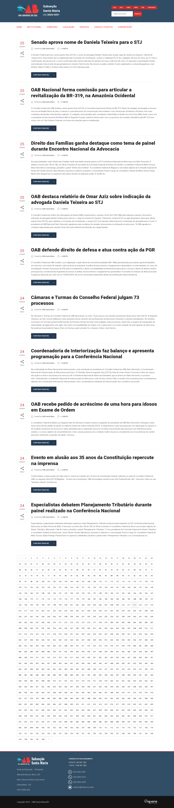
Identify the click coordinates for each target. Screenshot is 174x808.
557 (48, 693)
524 (134, 681)
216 (20, 611)
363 (37, 646)
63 (106, 570)
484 (43, 675)
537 (71, 687)
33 (71, 564)
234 (123, 611)
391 (60, 652)
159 (106, 593)
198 (54, 605)
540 (88, 687)
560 (65, 693)
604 (43, 704)
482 (31, 675)
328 (111, 634)
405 (140, 652)
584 (65, 698)
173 (48, 599)
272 (65, 622)
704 (65, 728)
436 (43, 663)
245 (48, 617)
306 (123, 628)
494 (100, 675)
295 (60, 628)
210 (123, 605)
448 (111, 663)
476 (134, 669)
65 (117, 570)
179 (83, 599)
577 (25, 698)
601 (25, 704)
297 (71, 628)
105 (71, 581)
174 (54, 599)
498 (123, 675)
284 (134, 622)
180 (88, 599)
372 (88, 646)
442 (77, 663)
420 (88, 657)
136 (111, 587)
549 (140, 687)
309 (140, 628)
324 (88, 634)
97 (25, 581)
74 (31, 576)
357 (140, 640)
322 (77, 634)
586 (77, 698)
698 (31, 728)
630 (54, 710)
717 (140, 728)
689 (117, 722)
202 (77, 605)
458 (31, 669)
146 (31, 593)
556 (43, 693)
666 (123, 716)
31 (60, 564)
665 (117, 716)
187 (129, 599)
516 (88, 681)
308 (134, 628)
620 (134, 704)
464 (65, 669)
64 (111, 570)
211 (129, 605)
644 (134, 710)
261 (140, 617)
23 (152, 558)
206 (100, 605)
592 (111, 698)
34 (77, 564)
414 (54, 657)
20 (134, 558)
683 (83, 722)
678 (54, 722)
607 (60, 704)
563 (83, 693)
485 (48, 675)
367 (60, 646)
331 (129, 634)
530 (31, 687)
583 (60, 698)
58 (77, 570)
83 (83, 576)
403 (129, 652)
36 (89, 564)
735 (106, 733)
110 (100, 581)
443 (83, 663)
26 (31, 564)
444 (88, 663)
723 (37, 733)
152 (65, 593)
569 (117, 693)
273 (71, 622)
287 (151, 622)
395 (83, 652)
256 (111, 617)
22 (146, 558)
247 (60, 617)
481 (25, 675)
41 (117, 564)
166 (146, 593)
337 (25, 640)
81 (71, 576)
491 (83, 675)
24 (20, 564)
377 (117, 646)
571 (129, 693)
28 (43, 564)
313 (25, 634)
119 (151, 581)
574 (146, 693)
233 (117, 611)
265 (25, 622)
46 (146, 564)
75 (37, 576)
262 (146, 617)
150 (54, 593)
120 (20, 587)
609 (71, 704)
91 (129, 576)
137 (117, 587)
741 (140, 733)
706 (77, 728)
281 (117, 622)
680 (65, 722)
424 (111, 657)
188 (134, 599)
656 (65, 716)
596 (134, 698)
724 (43, 733)
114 (123, 581)
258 (123, 617)
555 (37, 693)
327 (106, 634)
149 (48, 593)
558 (54, 693)
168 (20, 599)
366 (54, 646)
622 (146, 704)
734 (100, 733)
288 (20, 628)
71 (152, 570)
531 (37, 687)
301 (94, 628)
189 (140, 599)
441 (71, 663)
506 (31, 681)
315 (37, 634)
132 (88, 587)
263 (151, 617)
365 (48, 646)
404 (134, 652)
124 (43, 587)
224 (65, 611)
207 (106, 605)
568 (111, 693)
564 (88, 693)
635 (83, 710)
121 (25, 587)
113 (117, 581)
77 (48, 576)
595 (129, 698)
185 (117, 599)
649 (25, 716)
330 (123, 634)
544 (111, 687)
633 (71, 710)
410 (31, 657)
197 (48, 605)
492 (88, 675)
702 (54, 728)
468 (88, 669)
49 (25, 570)
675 (37, 722)
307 (129, 628)
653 (48, 716)
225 (71, 611)
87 (106, 576)
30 (54, 564)
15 (106, 558)
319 (60, 634)
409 (25, 657)
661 (94, 716)
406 (146, 652)
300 (88, 628)
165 (140, 593)
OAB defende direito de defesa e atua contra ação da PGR (93, 250)
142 (146, 587)
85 (94, 576)
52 (43, 570)
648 (20, 716)
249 (71, 617)
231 (106, 611)
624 (20, 710)
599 (151, 698)
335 (151, 634)
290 (31, 628)
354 (123, 640)
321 (71, 634)
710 (100, 728)
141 (140, 587)
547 (129, 687)
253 (94, 617)
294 (54, 628)
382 (146, 646)
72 (20, 576)
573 (140, 693)
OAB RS (65, 49)
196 (43, 605)
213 (140, 605)
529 (25, 687)
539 (83, 687)
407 (151, 652)
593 (117, 698)
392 (65, 652)
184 (111, 599)
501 (140, 675)
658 (77, 716)
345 (71, 640)
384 (20, 652)
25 (25, 564)
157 (94, 593)
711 (106, 728)
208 (111, 605)
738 (123, 733)
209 (117, 605)
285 (140, 622)
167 (151, 593)
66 (123, 570)
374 (100, 646)
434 (31, 663)
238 (146, 611)
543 (106, 687)
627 (37, 710)
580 (43, 698)
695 (151, 722)
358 (146, 640)
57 (71, 570)
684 (88, 722)
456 (20, 669)
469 (94, 669)
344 (65, 640)
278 (100, 622)
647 (151, 710)
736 (111, 733)
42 (123, 564)
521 (117, 681)
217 (25, 611)
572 (134, 693)
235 (129, 611)
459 (37, 669)
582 (54, 698)
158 (100, 593)
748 (43, 739)
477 (140, 669)
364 (43, 646)
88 (111, 576)
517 (94, 681)
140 (134, 587)
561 (71, 693)
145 (25, 593)
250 (77, 617)
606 (54, 704)
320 (65, 634)
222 (54, 611)
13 (94, 558)
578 (31, 698)
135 (106, 587)
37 (94, 564)
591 (106, 698)
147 (37, 593)
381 (140, 646)
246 (54, 617)
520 (111, 681)
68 (134, 570)
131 (83, 587)
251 (83, 617)
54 (54, 570)
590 (100, 698)
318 (54, 634)
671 (151, 716)
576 (20, 698)
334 (146, 634)
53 (48, 570)
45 (140, 564)
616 (111, 704)
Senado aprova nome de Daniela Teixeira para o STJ (86, 42)
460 (43, 669)
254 (100, 617)
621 (140, 704)
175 (60, 599)
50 (31, 570)
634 (77, 710)
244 (43, 617)
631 (60, 710)
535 (60, 687)
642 (123, 710)
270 (54, 622)
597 (140, 698)
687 (106, 722)
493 (94, 675)
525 (140, 681)
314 (31, 634)
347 (83, 640)
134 (100, 587)
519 (106, 681)
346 (77, 640)
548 (134, 687)
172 (43, 599)
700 (43, 728)
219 (37, 611)
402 (123, 652)
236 (134, 611)
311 (151, 628)
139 (129, 587)
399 (106, 652)
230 (100, 611)
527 (151, 681)
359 (151, 640)
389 (48, 652)
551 (151, 687)
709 (94, 728)
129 (71, 587)
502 (146, 675)
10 (77, 558)
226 (77, 611)
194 (31, 605)
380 (134, 646)
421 (94, 657)
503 (151, 675)
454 (146, 663)
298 (77, 628)
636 (88, 710)
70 (146, 570)
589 (94, 698)
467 (83, 669)
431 (151, 657)
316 (43, 634)
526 (146, 681)
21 (140, 558)
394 (77, 652)
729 (71, 733)
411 (37, 657)
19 (129, 558)
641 (117, 710)
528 (20, 687)
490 (77, 675)
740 (134, 733)
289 (25, 628)
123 (37, 587)
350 (100, 640)
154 (77, 593)
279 (106, 622)
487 (60, 675)
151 (60, 593)
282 (123, 622)
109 (94, 581)
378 (123, 646)
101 (48, 581)
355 (129, 640)
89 (117, 576)
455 (151, 663)
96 (20, 581)
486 (54, 675)
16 (111, 558)
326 (100, 634)
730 (77, 733)
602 (31, 704)
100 (43, 581)
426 (123, 657)
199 (60, 605)
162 (123, 593)
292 (43, 628)
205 (94, 605)
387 (37, 652)
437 (48, 663)
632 (65, 710)
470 (100, 669)
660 (88, 716)
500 (134, 675)
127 (60, 587)
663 (106, 716)
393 (71, 652)
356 (134, 640)
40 (111, 564)
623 (151, 704)
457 (25, 669)
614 (100, 704)
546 (123, 687)
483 (37, 675)
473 (117, 669)
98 (31, 581)
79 (60, 576)
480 (20, 675)
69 (140, 570)
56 (66, 570)
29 (48, 564)
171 (37, 599)
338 (31, 640)
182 (100, 599)
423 (106, 657)
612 (88, 704)
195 (37, 605)
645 (140, 710)
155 (83, 593)
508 (43, 681)
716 (134, 728)
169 (25, 599)
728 (65, 733)
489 (71, 675)
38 (100, 564)
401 (117, 652)
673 (25, 722)
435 (37, 663)
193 (25, 605)
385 (25, 652)
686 (100, 722)
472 (111, 669)
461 (48, 669)
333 (140, 634)
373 (94, 646)
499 (129, 675)
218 (31, 611)
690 (123, 722)
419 (83, 657)
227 (83, 611)
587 (83, 698)
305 (117, 628)
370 (77, 646)
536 (65, 687)
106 (77, 581)
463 (60, 669)
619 (129, 704)
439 (60, 663)
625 (25, 710)
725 (48, 733)
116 (134, 581)
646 (146, 710)
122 (31, 587)
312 (20, 634)
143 (151, 587)
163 (129, 593)
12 (89, 558)
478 (146, 669)
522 (123, 681)
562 (77, 693)
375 (106, 646)
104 (65, 581)
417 (71, 657)
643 (129, 710)
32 (66, 564)
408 (20, 657)
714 (123, 728)
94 (146, 576)
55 (60, 570)
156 (88, 593)
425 (117, 657)
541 (94, 687)
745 (25, 739)
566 (100, 693)
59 (83, 570)
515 (83, 681)
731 (83, 733)
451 (129, 663)
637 (94, 710)
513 (71, 681)
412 (43, 657)
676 (43, 722)
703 (60, 728)
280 (111, 622)
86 (100, 576)
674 (31, 722)
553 (25, 693)
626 (31, 710)
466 (77, 669)
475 (129, 669)
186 (123, 599)
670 (146, 716)
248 (65, 617)
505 (25, 681)
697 (25, 728)
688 (111, 722)
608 (65, 704)
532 (43, 687)
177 (71, 599)
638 (100, 710)
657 (71, 716)
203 (83, 605)
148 (43, 593)
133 (94, 587)
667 (129, 716)
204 (88, 605)
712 (111, 728)
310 (146, 628)
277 (94, 622)
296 (65, 628)
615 (106, 704)
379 (129, 646)
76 (43, 576)
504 (20, 681)
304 (111, 628)
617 (117, 704)
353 (117, 640)
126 (54, 587)
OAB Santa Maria (48, 49)
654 (54, 716)
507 (37, 681)
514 (77, 681)
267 (37, 622)
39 (106, 564)
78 (54, 576)
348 (88, 640)
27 (37, 564)
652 (43, 716)
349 (94, 640)
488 (65, 675)
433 (25, 663)
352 (111, 640)
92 (134, 576)
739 (129, 733)
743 (151, 733)
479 (151, 669)
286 (146, 622)
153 (71, 593)
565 (94, 693)
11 (83, 558)
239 (151, 611)
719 (151, 728)
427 (129, 657)
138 (123, 587)
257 (117, 617)
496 (111, 675)
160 (111, 593)
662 (100, 716)
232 (111, 611)
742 (146, 733)
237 (140, 611)
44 (134, 564)
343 (60, 640)
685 (94, 722)
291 (37, 628)
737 (117, 733)
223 (60, 611)
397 (94, 652)
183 (106, 599)
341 (48, 640)
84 (89, 576)
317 (48, 634)
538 (77, 687)
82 (77, 576)
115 (129, 581)
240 (20, 617)
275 (83, 622)
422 (100, 657)
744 (20, 739)
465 (71, 669)
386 (31, 652)
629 (48, 710)
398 (100, 652)
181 (94, 599)
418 (77, 657)
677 (48, 722)
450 (123, 663)
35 (83, 564)
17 (117, 558)
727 (60, 733)
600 (20, 704)
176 (65, 599)
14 (100, 558)
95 (152, 576)
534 (54, 687)
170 (31, 599)
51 (37, 570)
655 (60, 716)
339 (37, 640)
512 (65, 681)
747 (37, 739)
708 (88, 728)
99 (37, 581)
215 (151, 605)
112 (111, 581)
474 (123, 669)
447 (106, 663)
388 (43, 652)
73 (25, 576)
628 (43, 710)
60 (89, 570)
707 (83, 728)
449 (117, 663)
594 (123, 698)
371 (83, 646)
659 (83, 716)
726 (54, 733)
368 (65, 646)
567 (106, 693)
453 (140, 663)
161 (117, 593)
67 (129, 570)
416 (65, 657)
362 (31, 646)
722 (31, 733)
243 (37, 617)
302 (100, 628)
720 (20, 733)
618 (123, 704)
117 (140, 581)
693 (140, 722)
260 (134, 617)
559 (60, 693)
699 (37, 728)
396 (88, 652)
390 (54, 652)
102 (54, 581)
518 (100, 681)
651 (37, 716)
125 (48, 587)
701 (48, 728)
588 (88, 698)
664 (111, 716)
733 (94, 733)
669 (140, 716)
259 (129, 617)
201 (71, 605)
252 (88, 617)
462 (54, 669)
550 (146, 687)
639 (106, 710)
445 (94, 663)
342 (54, 640)
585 (71, 698)
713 (117, 728)
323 (83, 634)
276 (88, 622)
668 (134, 716)
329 (117, 634)
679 (60, 722)
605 (48, 704)
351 (106, 640)
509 (48, 681)
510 (54, 681)
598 (146, 698)
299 (83, 628)
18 (123, 558)
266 (31, 622)
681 (71, 722)
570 (123, 693)
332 (134, 634)
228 (88, 611)
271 (60, 622)
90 (123, 576)
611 (83, 704)
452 (134, 663)
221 (48, 611)
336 (20, 640)
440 (65, 663)
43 (129, 564)
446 (100, 663)
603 (37, 704)
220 (43, 611)
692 (134, 722)
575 (151, 693)
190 (146, 599)
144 (20, 593)
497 (117, 675)
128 (65, 587)
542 (100, 687)
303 (106, 628)
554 (31, 693)
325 (94, 634)
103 (60, 581)
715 (129, 728)
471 (106, 669)
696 (20, 728)
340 (43, 640)
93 (140, 576)
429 (140, 657)
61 (94, 570)
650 (31, 716)
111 (106, 581)
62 (100, 570)
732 (88, 733)
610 (77, 704)
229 (94, 611)
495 (106, 675)
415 (60, 657)
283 (129, 622)
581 (48, 698)
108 (88, 581)
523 (129, 681)
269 (48, 622)
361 (25, 646)
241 (25, 617)
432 (20, 663)
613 (94, 704)
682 (77, 722)
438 (54, 663)
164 (134, 593)
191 (151, 599)
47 (152, 564)
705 (71, 728)
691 (129, 722)
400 (111, 652)
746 (31, 739)
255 (106, 617)
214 (146, 605)
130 (77, 587)
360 (20, 646)
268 (43, 622)
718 (146, 728)
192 (20, 605)
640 (111, 710)
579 (37, 698)
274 (77, 622)
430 (146, 657)
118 (146, 581)
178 (77, 599)
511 (60, 681)
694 (146, 722)
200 (65, 605)
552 (20, 693)
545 (117, 687)
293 (48, 628)
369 (71, 646)
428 (134, 657)
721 (25, 733)
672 (20, 722)
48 (20, 570)
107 (83, 581)
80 (66, 576)
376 (111, 646)
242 (31, 617)
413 (48, 657)
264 (20, 622)
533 (48, 687)
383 (151, 646)
